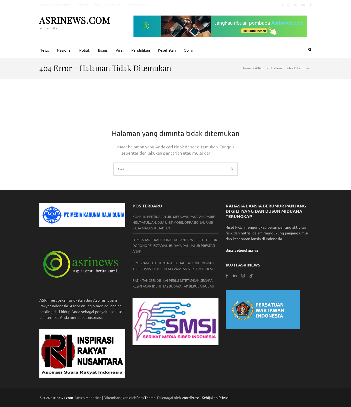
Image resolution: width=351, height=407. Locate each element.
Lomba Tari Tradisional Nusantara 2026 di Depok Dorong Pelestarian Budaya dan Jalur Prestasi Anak (175, 245)
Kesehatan (167, 50)
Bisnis (103, 50)
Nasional (64, 50)
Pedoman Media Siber (55, 4)
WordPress (191, 397)
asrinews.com (74, 20)
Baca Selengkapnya (242, 250)
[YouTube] (303, 5)
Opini (188, 50)
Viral (119, 50)
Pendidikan (140, 50)
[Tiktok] (310, 5)
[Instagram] (295, 5)
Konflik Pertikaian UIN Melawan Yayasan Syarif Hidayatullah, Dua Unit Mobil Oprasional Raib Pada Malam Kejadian (174, 222)
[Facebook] (282, 5)
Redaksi (83, 4)
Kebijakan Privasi (108, 4)
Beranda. (221, 152)
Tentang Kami (137, 4)
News (44, 50)
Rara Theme (145, 397)
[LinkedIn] (235, 275)
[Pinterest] (289, 5)
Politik (84, 50)
